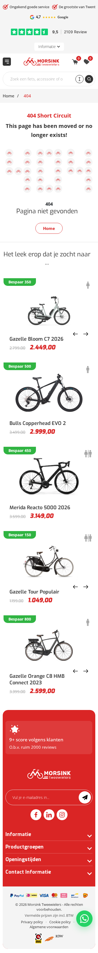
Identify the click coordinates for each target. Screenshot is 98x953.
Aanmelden (85, 797)
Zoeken (89, 79)
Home (8, 95)
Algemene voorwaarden (49, 926)
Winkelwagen (78, 59)
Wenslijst (90, 59)
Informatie (47, 46)
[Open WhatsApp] (84, 918)
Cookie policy (60, 921)
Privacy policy (32, 921)
